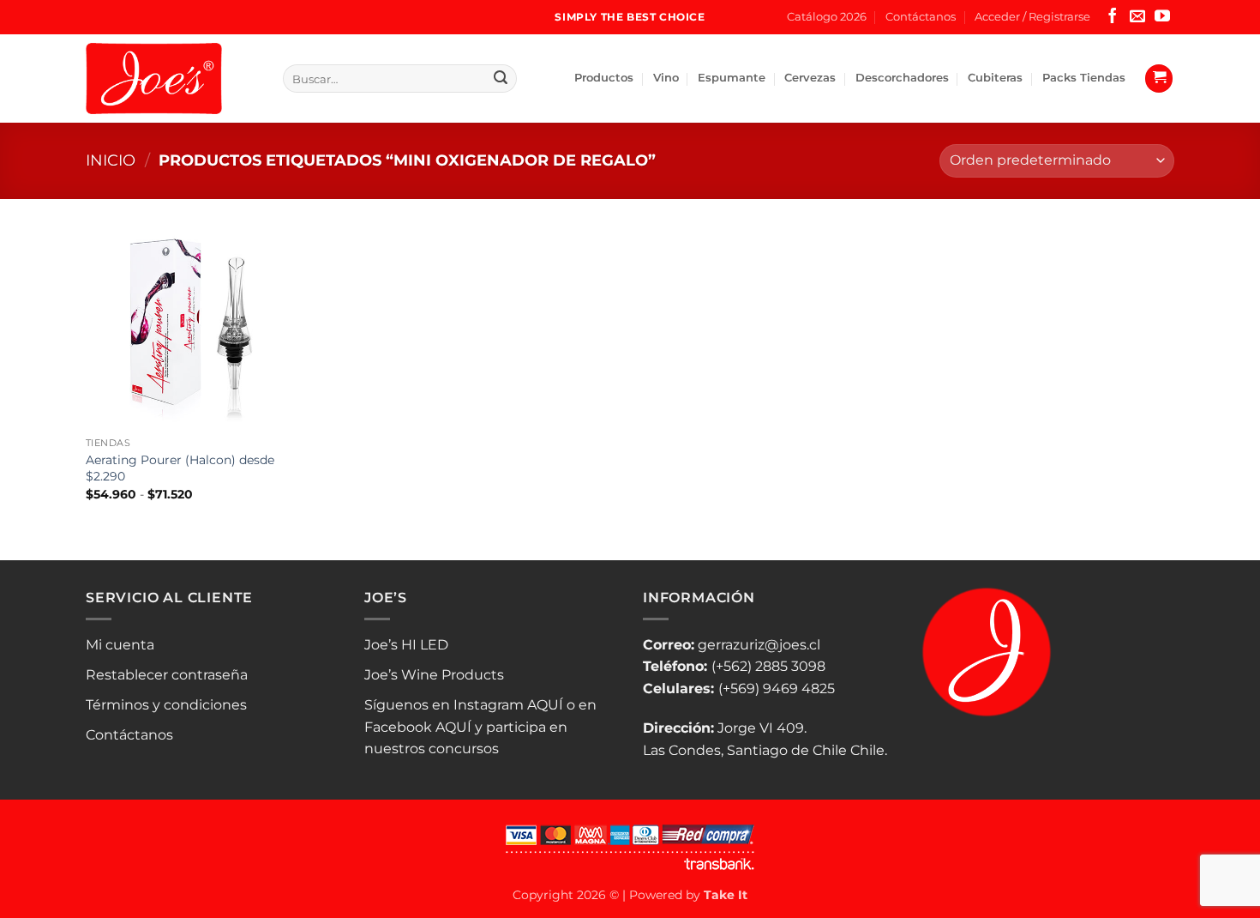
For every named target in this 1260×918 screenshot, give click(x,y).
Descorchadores (902, 77)
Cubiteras (995, 77)
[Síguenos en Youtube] (1162, 17)
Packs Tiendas (1083, 77)
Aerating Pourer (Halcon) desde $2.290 (180, 468)
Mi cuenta (120, 645)
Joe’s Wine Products (434, 675)
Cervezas (810, 77)
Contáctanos (920, 16)
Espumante (731, 77)
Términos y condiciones (166, 705)
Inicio (110, 160)
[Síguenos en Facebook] (1112, 17)
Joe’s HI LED (406, 645)
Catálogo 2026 (827, 16)
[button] (1032, 17)
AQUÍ (545, 705)
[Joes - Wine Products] (171, 78)
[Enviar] (500, 79)
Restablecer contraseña (167, 675)
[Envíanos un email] (1137, 17)
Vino (666, 77)
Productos (603, 77)
